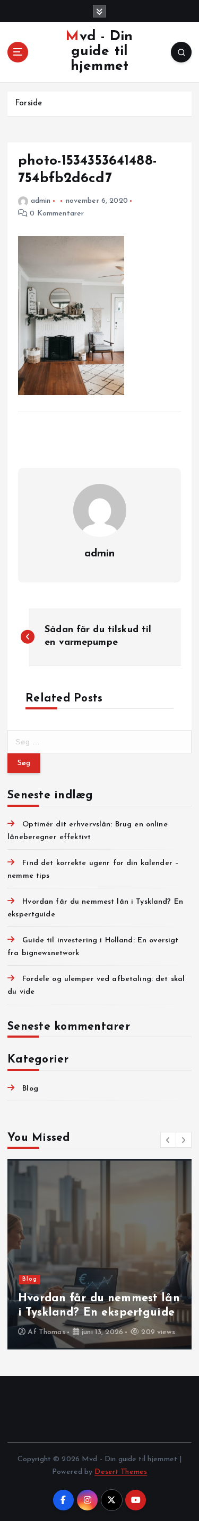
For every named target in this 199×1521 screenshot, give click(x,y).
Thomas (52, 1332)
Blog (30, 1089)
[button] (168, 1140)
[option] (99, 1254)
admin (40, 201)
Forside (28, 103)
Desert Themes (120, 1472)
